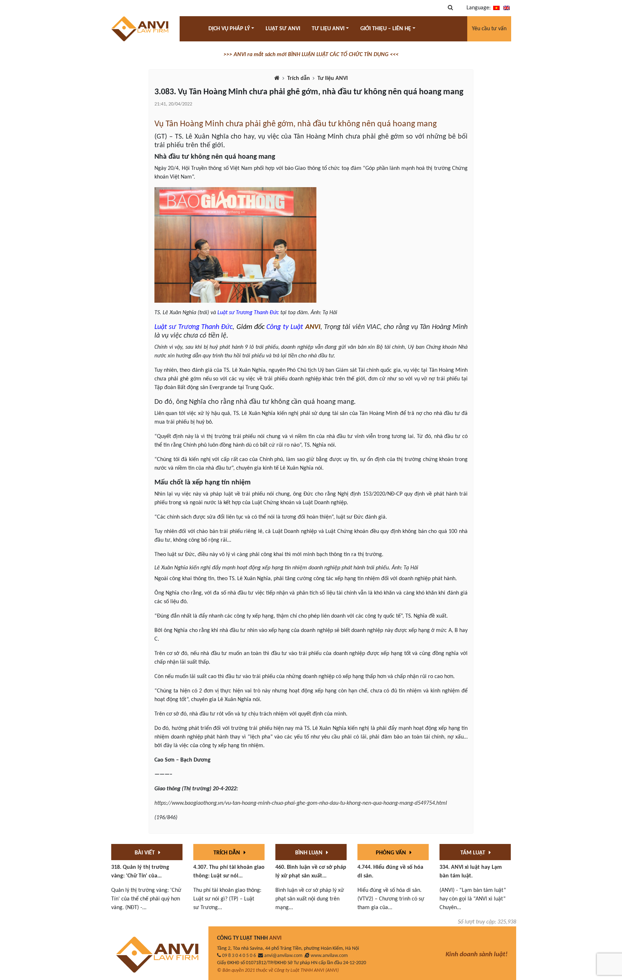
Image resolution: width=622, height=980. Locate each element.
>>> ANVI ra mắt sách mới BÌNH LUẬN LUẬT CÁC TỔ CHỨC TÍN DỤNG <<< (311, 55)
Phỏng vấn (391, 853)
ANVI (312, 327)
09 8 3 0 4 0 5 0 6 (239, 955)
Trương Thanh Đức (257, 313)
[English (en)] (506, 8)
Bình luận (309, 853)
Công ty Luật (284, 327)
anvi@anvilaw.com (283, 955)
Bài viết (145, 853)
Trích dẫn (298, 78)
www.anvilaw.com (329, 955)
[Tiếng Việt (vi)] (496, 8)
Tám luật (473, 853)
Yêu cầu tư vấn (489, 29)
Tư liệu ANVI (332, 78)
